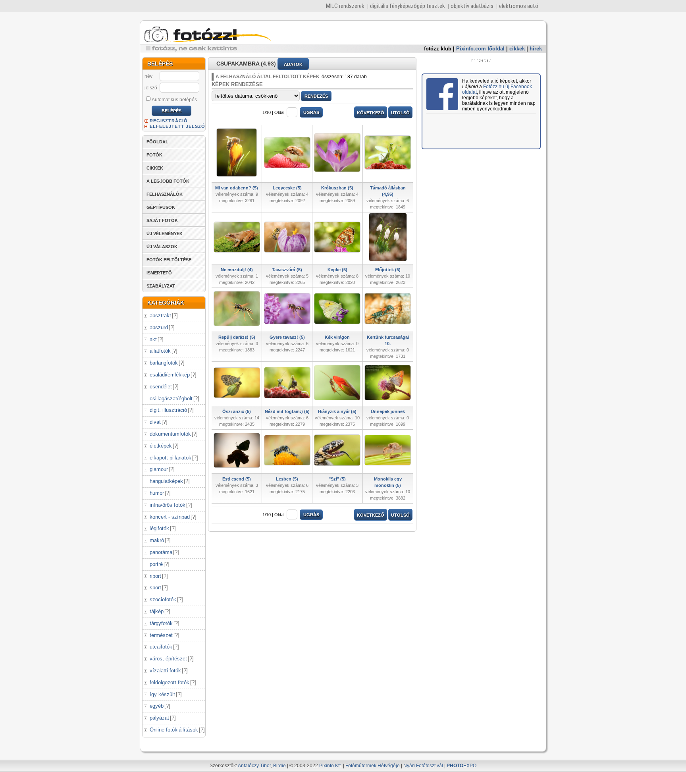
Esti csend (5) (236, 479)
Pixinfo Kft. (330, 765)
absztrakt (160, 315)
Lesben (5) (287, 479)
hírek (536, 49)
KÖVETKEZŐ (370, 112)
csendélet (161, 387)
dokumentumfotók (170, 434)
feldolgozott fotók (169, 682)
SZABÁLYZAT (160, 286)
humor (157, 493)
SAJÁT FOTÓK (162, 220)
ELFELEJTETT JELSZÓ (177, 126)
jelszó (151, 88)
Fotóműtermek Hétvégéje (372, 765)
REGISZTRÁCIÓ (169, 120)
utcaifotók (161, 647)
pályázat (159, 718)
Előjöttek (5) (388, 269)
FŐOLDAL (157, 141)
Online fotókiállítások (174, 730)
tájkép (157, 611)
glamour (159, 469)
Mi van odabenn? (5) (236, 187)
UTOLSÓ (400, 112)
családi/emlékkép (170, 375)
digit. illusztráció (168, 410)
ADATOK (293, 64)
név (148, 76)
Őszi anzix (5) (236, 411)
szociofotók (163, 599)
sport (155, 588)
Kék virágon (337, 337)
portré (156, 564)
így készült (162, 694)
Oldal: (279, 112)
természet (161, 635)
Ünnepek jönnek (388, 411)
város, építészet (168, 659)
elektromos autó (518, 6)
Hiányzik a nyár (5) (337, 411)
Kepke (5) (337, 269)
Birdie (279, 765)
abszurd (159, 327)
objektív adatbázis (472, 6)
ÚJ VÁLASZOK (161, 246)
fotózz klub (437, 49)
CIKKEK (154, 168)
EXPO (461, 765)
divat (155, 422)
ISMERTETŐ (159, 272)
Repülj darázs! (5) (236, 337)
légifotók (159, 528)
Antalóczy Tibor (254, 765)
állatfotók (160, 351)
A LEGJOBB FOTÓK (167, 181)
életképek (161, 446)
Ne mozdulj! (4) (237, 269)
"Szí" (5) (337, 479)
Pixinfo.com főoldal (480, 49)
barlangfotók (164, 363)
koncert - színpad (170, 517)
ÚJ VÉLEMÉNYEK (164, 233)
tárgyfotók (161, 623)
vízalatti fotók (165, 671)
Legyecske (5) (287, 187)
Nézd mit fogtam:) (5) (287, 411)
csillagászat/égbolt (171, 398)
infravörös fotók (167, 505)
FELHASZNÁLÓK (164, 194)
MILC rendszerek (345, 6)
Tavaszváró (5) (287, 269)
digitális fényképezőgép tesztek (407, 6)
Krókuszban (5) (337, 187)
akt (153, 339)
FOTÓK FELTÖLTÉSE (168, 259)
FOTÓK (154, 154)
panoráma (161, 552)
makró (157, 540)
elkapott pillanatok (170, 458)
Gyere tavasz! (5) (287, 337)
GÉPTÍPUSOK (160, 207)
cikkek (517, 49)
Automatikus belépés (174, 99)
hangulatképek (166, 481)
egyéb (157, 706)
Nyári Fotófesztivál (423, 765)
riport (155, 576)
